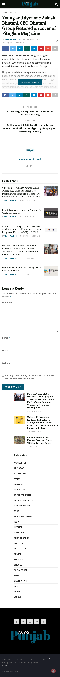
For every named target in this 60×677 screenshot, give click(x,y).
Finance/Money (22, 505)
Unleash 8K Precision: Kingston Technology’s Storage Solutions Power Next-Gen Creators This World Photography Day (42, 422)
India (16, 521)
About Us (6, 659)
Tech (16, 586)
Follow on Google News (28, 662)
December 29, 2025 (28, 217)
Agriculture (20, 462)
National (19, 532)
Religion (18, 559)
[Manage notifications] (53, 671)
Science (18, 564)
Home (4, 13)
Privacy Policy (8, 662)
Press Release (21, 548)
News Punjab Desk (13, 39)
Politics (18, 543)
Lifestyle (19, 527)
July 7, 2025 (25, 258)
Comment (8, 302)
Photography (21, 538)
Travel (17, 591)
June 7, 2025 (25, 274)
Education (20, 489)
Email (5, 350)
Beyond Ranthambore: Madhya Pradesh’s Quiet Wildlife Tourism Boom (39, 440)
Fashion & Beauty (23, 500)
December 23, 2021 (34, 39)
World (17, 597)
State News (20, 580)
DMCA (44, 659)
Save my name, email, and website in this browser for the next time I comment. (30, 377)
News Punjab (13, 671)
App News (19, 468)
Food (16, 511)
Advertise (19, 659)
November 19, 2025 (28, 236)
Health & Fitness (23, 516)
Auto (17, 478)
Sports (18, 575)
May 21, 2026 (26, 200)
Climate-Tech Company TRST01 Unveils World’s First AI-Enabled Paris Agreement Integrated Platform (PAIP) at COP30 (22, 229)
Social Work (20, 570)
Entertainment (22, 495)
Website (6, 363)
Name (6, 337)
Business (12, 13)
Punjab (17, 554)
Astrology (20, 473)
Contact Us (32, 659)
